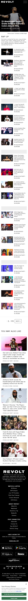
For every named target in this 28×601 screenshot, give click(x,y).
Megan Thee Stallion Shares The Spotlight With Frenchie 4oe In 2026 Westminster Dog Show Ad (19, 158)
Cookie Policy (22, 575)
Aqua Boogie (7, 28)
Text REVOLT (14, 526)
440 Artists (14, 500)
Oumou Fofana (8, 386)
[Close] (26, 584)
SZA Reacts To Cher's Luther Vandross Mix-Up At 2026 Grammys (19, 251)
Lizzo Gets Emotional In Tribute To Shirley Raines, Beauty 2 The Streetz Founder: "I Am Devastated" (20, 306)
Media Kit (14, 513)
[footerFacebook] (16, 569)
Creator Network (14, 497)
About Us (14, 506)
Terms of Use (5, 575)
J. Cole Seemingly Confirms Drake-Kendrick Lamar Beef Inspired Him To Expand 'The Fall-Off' (20, 279)
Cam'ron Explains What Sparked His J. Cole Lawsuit (19, 130)
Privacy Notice (14, 575)
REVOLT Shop (14, 528)
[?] (7, 52)
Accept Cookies (14, 598)
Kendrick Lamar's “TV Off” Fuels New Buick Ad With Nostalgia (19, 141)
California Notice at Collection (14, 577)
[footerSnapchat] (12, 569)
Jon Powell (7, 463)
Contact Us (14, 524)
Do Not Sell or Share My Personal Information (14, 594)
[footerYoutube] (23, 569)
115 (12, 321)
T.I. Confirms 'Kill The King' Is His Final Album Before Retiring (19, 183)
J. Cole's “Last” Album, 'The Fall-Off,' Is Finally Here (19, 90)
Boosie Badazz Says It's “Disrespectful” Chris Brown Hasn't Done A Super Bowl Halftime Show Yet (19, 195)
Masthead (14, 508)
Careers (14, 515)
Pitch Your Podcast (14, 495)
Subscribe (14, 521)
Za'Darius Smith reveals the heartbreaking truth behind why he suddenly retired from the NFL (14, 381)
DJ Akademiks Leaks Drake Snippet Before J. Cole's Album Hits (19, 51)
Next (17, 321)
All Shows (14, 488)
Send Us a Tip (14, 511)
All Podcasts (14, 490)
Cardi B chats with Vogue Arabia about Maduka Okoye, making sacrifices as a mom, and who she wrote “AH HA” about (14, 434)
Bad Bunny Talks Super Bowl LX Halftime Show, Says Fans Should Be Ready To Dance (19, 63)
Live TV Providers (14, 493)
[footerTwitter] (20, 569)
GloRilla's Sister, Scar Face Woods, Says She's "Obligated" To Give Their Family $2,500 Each (20, 77)
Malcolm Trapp (20, 82)
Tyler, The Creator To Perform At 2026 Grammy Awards (19, 267)
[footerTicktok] (8, 569)
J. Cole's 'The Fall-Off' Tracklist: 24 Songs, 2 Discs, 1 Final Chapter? (19, 106)
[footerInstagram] (4, 569)
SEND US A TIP (14, 541)
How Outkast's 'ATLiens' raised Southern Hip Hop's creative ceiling (14, 460)
